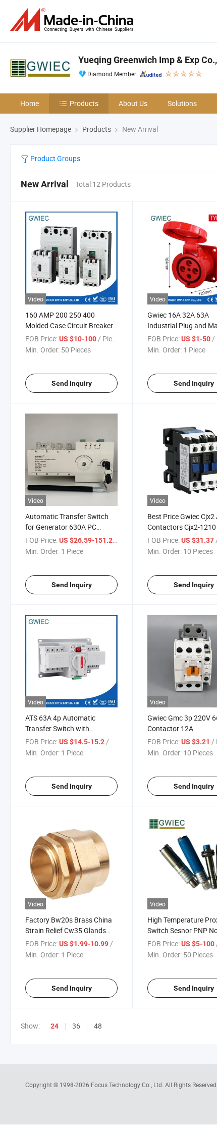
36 (76, 1026)
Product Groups (54, 158)
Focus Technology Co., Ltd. (128, 1085)
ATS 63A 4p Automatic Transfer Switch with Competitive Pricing (60, 728)
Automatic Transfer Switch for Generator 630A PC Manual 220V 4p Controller (67, 527)
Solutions (182, 103)
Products (84, 103)
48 (98, 1026)
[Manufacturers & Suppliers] (73, 20)
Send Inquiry (71, 383)
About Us (133, 103)
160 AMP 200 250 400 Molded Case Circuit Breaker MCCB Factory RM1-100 (69, 325)
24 (54, 1026)
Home (29, 103)
